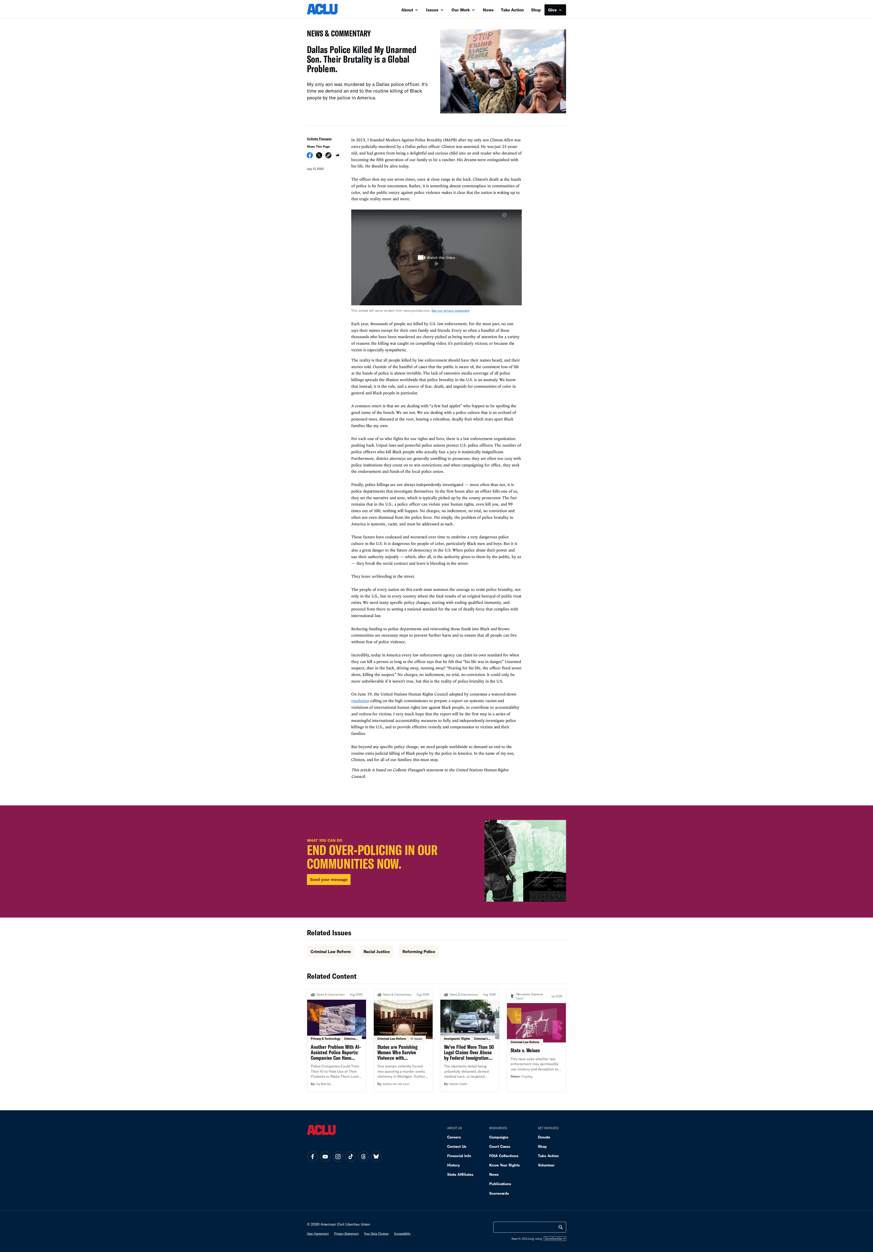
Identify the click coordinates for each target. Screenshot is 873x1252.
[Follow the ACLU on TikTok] (350, 1156)
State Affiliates (460, 1174)
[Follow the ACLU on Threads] (363, 1156)
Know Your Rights (504, 1165)
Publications (500, 1183)
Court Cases (499, 1146)
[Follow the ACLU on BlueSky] (376, 1156)
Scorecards (499, 1193)
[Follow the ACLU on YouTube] (325, 1156)
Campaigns (498, 1137)
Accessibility (402, 1233)
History (453, 1165)
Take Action (512, 9)
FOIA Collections (503, 1155)
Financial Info (459, 1155)
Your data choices (376, 1233)
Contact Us (456, 1146)
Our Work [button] (461, 9)
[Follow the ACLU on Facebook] (312, 1156)
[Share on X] (319, 156)
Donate (544, 1137)
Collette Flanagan (319, 139)
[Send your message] (436, 861)
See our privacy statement (450, 310)
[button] (328, 156)
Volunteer (546, 1165)
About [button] (407, 9)
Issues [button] (432, 9)
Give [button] (553, 9)
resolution (360, 700)
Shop (536, 9)
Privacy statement (346, 1233)
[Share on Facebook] (310, 156)
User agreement (318, 1233)
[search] (560, 1227)
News (488, 9)
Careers (454, 1137)
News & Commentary (337, 34)
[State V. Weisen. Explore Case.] (536, 1040)
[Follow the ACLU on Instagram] (337, 1156)
